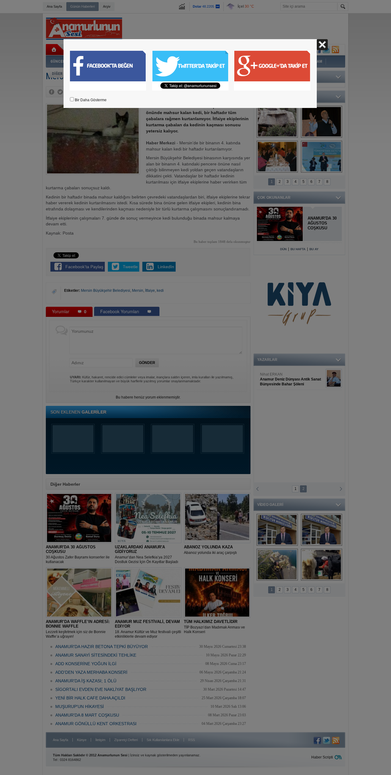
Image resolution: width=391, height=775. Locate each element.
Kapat (322, 44)
